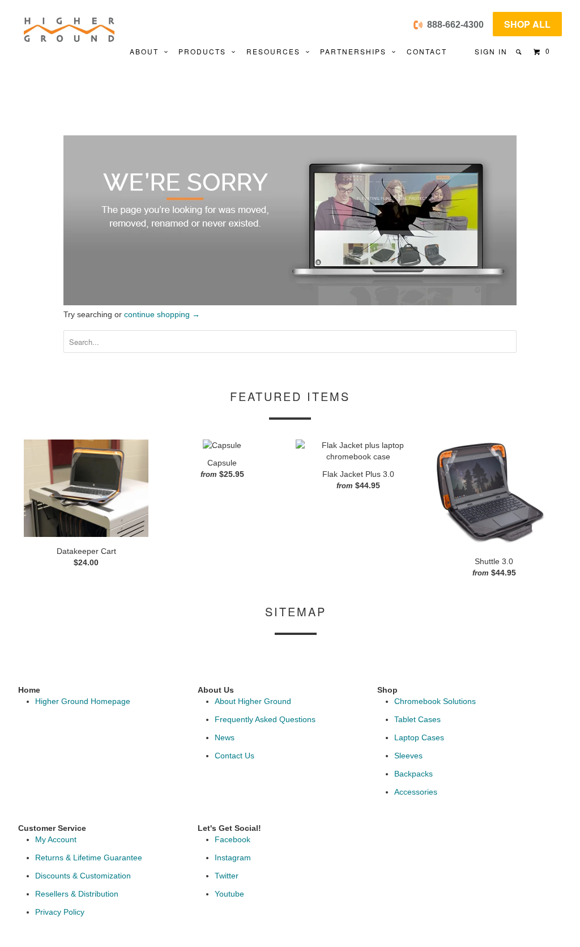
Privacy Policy (59, 911)
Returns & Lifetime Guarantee (88, 857)
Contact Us (234, 755)
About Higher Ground (253, 701)
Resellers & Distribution (76, 893)
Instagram (233, 857)
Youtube (229, 893)
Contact (427, 51)
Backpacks (413, 773)
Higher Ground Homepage (82, 701)
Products (205, 51)
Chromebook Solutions (435, 701)
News (224, 737)
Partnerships (356, 51)
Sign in (491, 51)
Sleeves (408, 755)
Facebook (232, 839)
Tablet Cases (417, 719)
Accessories (415, 791)
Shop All (527, 24)
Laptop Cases (419, 737)
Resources (276, 51)
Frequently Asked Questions (265, 719)
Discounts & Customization (83, 875)
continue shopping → (162, 314)
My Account (55, 839)
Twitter (226, 875)
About (147, 51)
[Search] (520, 51)
